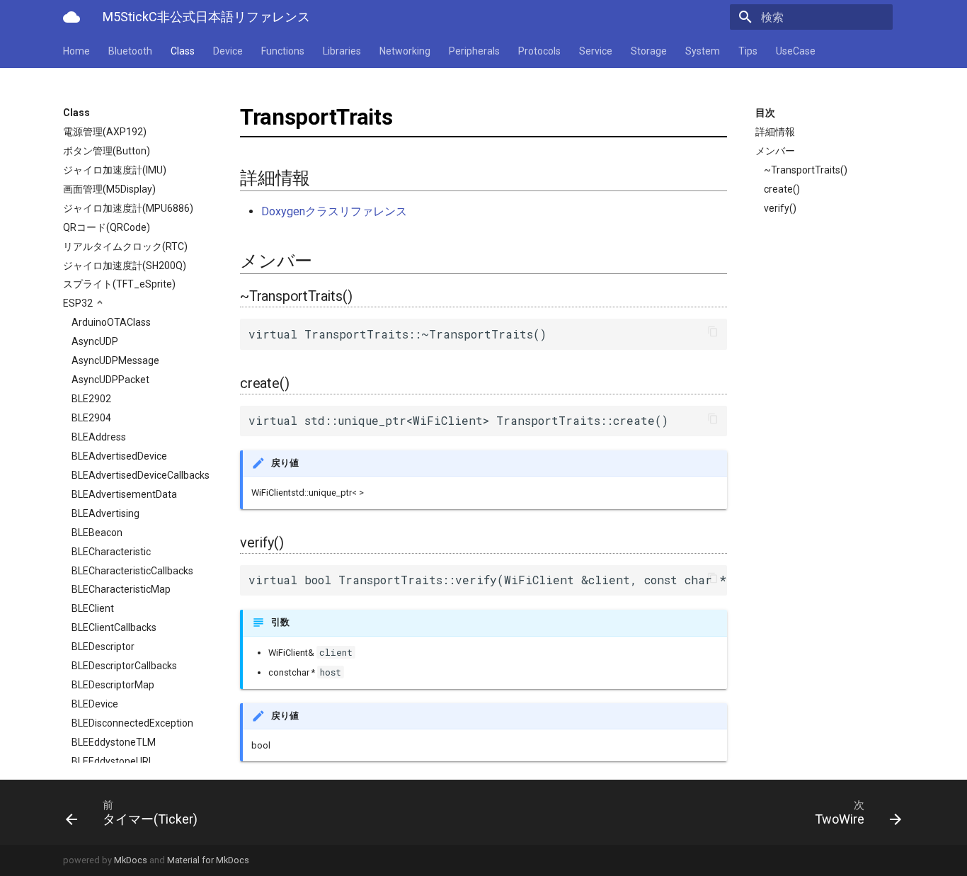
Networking (404, 51)
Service (595, 51)
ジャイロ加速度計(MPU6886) (128, 208)
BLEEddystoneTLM (113, 742)
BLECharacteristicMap (121, 589)
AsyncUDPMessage (115, 360)
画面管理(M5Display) (109, 189)
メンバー (775, 151)
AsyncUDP (94, 341)
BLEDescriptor (103, 646)
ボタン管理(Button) (106, 151)
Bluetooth (130, 51)
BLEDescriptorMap (112, 684)
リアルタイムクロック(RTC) (125, 246)
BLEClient (92, 608)
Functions (282, 51)
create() (782, 189)
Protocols (539, 51)
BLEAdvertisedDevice (119, 456)
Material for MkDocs (208, 860)
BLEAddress (98, 437)
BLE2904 (91, 417)
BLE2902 (91, 398)
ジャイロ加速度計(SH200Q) (124, 265)
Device (228, 51)
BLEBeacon (96, 532)
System (702, 51)
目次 (765, 112)
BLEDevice (94, 704)
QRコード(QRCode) (106, 227)
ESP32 (79, 303)
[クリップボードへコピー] (713, 333)
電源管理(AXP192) (105, 131)
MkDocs (130, 860)
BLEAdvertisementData (124, 494)
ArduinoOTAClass (111, 322)
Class (183, 51)
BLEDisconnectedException (132, 723)
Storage (649, 51)
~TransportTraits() (805, 170)
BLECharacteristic (111, 551)
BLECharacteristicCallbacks (132, 570)
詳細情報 (775, 131)
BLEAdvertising (105, 513)
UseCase (796, 51)
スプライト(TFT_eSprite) (119, 284)
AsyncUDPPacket (110, 379)
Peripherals (474, 51)
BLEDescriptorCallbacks (124, 665)
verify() (780, 208)
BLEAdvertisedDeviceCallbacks (140, 475)
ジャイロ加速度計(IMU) (114, 170)
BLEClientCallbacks (113, 627)
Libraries (342, 51)
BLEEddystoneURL (112, 761)
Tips (747, 51)
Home (76, 51)
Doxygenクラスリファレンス (334, 211)
